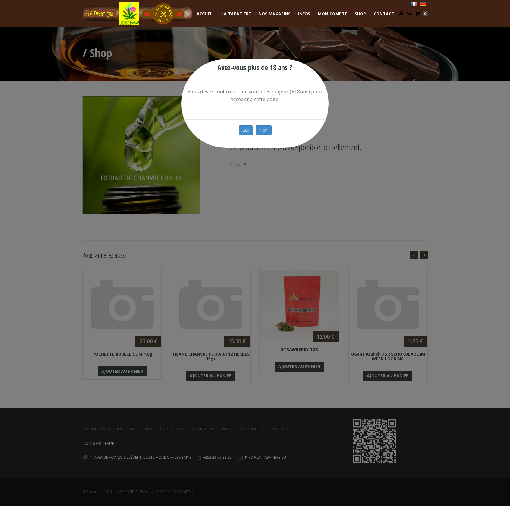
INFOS (304, 14)
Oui (246, 130)
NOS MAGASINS (274, 14)
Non (263, 130)
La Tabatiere (236, 14)
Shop (360, 14)
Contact (384, 14)
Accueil (205, 14)
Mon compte (332, 14)
